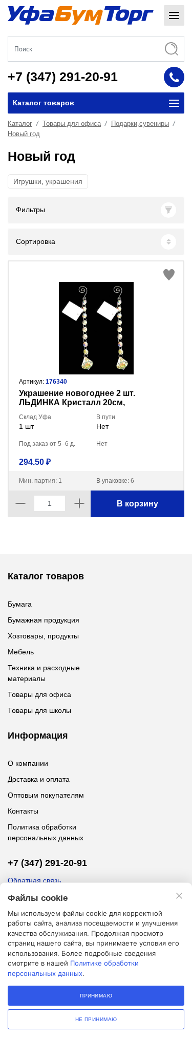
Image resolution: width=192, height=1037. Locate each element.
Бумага (20, 604)
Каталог (20, 123)
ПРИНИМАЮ (96, 995)
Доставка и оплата (39, 779)
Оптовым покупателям (46, 795)
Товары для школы (39, 710)
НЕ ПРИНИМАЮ (96, 1019)
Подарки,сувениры (140, 123)
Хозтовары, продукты (43, 636)
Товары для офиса (71, 123)
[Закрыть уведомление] (179, 895)
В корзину (137, 503)
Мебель (21, 652)
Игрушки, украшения (47, 181)
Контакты (23, 811)
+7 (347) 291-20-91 (63, 76)
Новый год (24, 134)
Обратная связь (34, 880)
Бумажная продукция (43, 620)
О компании (28, 763)
